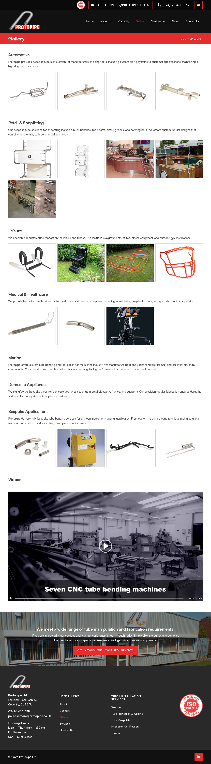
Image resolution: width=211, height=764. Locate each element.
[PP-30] (179, 262)
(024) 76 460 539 (176, 5)
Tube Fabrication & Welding (127, 713)
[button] (105, 546)
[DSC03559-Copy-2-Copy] (179, 159)
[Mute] (200, 598)
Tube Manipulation (122, 720)
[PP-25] (32, 448)
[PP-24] (81, 326)
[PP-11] (130, 91)
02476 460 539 (19, 711)
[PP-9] (179, 448)
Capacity (65, 710)
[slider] (99, 598)
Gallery (16, 39)
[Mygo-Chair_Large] (130, 326)
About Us (65, 704)
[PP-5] (32, 91)
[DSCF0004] (130, 262)
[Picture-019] (32, 199)
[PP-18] (130, 448)
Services (65, 723)
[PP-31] (32, 159)
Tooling (115, 733)
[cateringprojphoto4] (130, 159)
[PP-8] (81, 91)
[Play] (11, 598)
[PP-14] (179, 91)
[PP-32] (81, 159)
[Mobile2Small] (81, 448)
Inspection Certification (125, 726)
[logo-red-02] (24, 21)
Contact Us (66, 730)
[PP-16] (32, 326)
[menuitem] (90, 21)
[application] (105, 546)
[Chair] (81, 262)
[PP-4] (32, 262)
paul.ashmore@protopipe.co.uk (123, 5)
